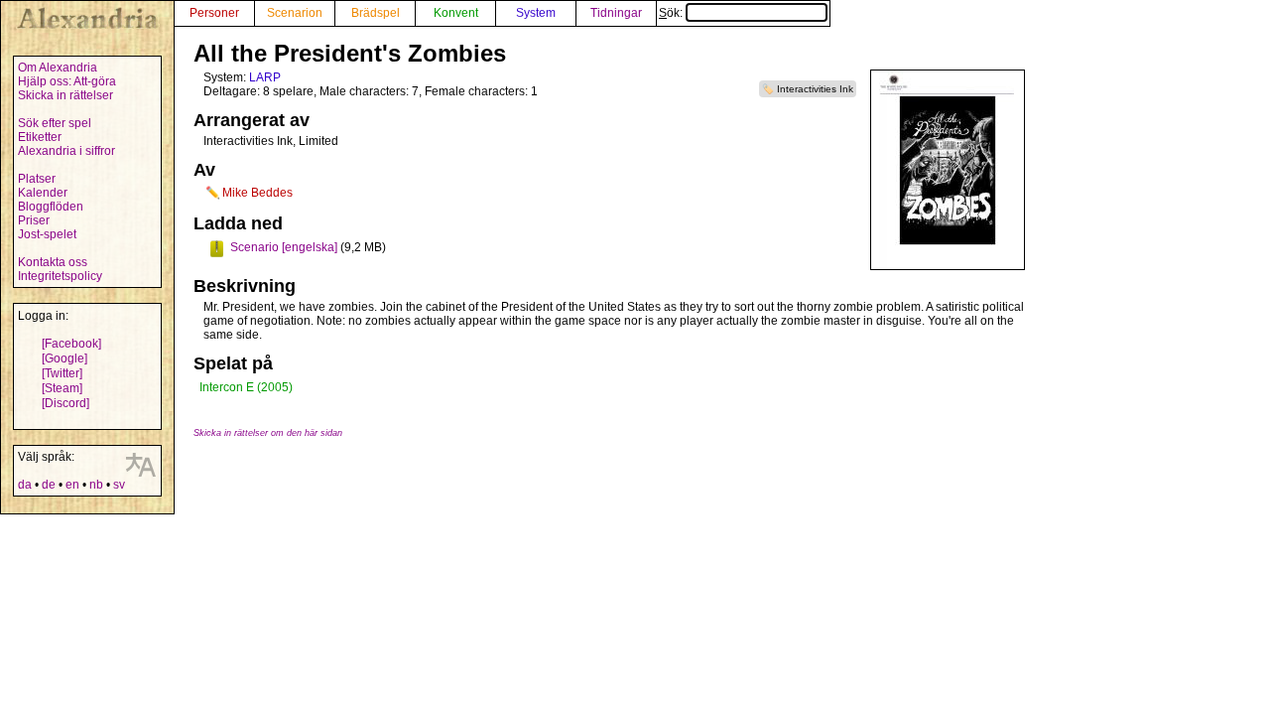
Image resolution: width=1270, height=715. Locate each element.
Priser (34, 220)
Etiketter (40, 137)
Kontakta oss (52, 262)
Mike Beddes (257, 193)
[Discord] (65, 403)
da (25, 485)
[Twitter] (62, 373)
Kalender (42, 193)
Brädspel (375, 13)
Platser (37, 179)
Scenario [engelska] (283, 247)
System (536, 13)
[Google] (64, 358)
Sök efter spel (54, 123)
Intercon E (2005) (246, 387)
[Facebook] (71, 344)
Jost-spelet (47, 234)
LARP (265, 77)
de (49, 485)
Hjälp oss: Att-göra (67, 81)
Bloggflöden (50, 207)
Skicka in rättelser (65, 95)
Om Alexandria (57, 67)
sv (119, 485)
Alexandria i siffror (66, 151)
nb (96, 485)
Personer (214, 13)
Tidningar (616, 13)
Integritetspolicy (60, 276)
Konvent (456, 13)
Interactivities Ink (815, 88)
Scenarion (294, 13)
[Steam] (62, 388)
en (72, 485)
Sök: (672, 13)
